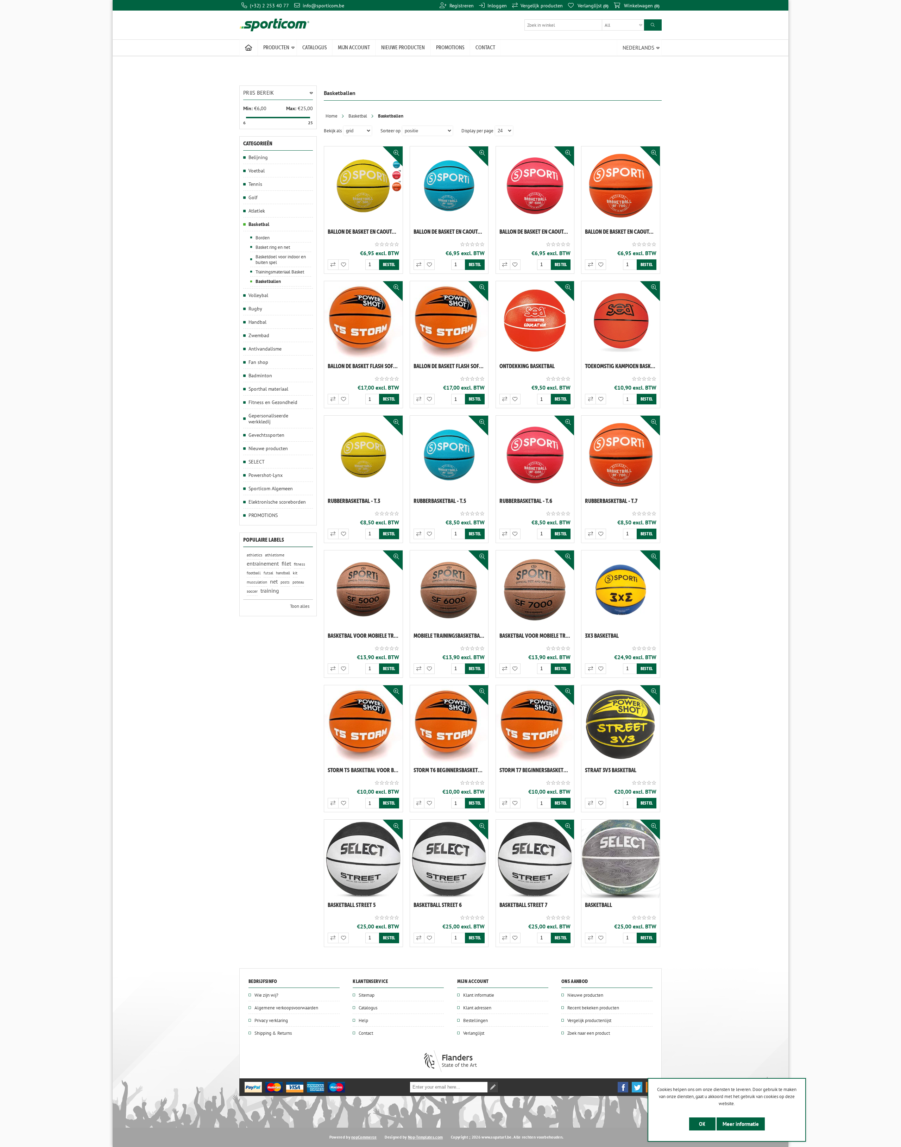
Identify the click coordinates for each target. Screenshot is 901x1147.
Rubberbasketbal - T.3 (354, 501)
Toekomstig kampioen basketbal (622, 366)
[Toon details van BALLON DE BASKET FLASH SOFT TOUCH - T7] (449, 320)
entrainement (263, 563)
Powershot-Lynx (265, 475)
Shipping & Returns (273, 1033)
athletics (254, 554)
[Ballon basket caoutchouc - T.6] (535, 455)
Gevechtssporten (266, 435)
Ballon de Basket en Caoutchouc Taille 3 (365, 231)
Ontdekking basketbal (527, 366)
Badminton (260, 375)
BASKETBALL (598, 905)
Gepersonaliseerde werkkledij (268, 418)
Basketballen (268, 281)
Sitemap (366, 995)
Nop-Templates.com (425, 1137)
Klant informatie (478, 995)
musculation (257, 582)
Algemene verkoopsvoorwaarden (286, 1007)
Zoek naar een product (588, 1033)
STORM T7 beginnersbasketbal (535, 770)
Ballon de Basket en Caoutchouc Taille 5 (451, 231)
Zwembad (258, 335)
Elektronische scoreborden (277, 502)
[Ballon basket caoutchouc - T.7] (620, 455)
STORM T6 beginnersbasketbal (450, 770)
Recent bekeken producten (593, 1007)
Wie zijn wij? (266, 995)
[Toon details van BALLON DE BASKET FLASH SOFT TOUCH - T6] (363, 320)
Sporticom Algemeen (270, 488)
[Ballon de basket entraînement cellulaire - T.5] (363, 589)
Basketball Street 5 (352, 905)
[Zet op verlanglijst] (343, 264)
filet (286, 563)
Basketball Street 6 (438, 905)
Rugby (255, 308)
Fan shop (258, 362)
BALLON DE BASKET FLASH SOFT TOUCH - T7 (451, 366)
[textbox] (584, 25)
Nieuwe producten (268, 448)
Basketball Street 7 (523, 905)
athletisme (274, 554)
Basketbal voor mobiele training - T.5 (365, 635)
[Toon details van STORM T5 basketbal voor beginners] (363, 724)
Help (363, 1020)
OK (702, 1124)
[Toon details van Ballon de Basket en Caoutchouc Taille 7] (620, 185)
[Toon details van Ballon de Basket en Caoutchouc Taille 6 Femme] (535, 185)
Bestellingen (475, 1020)
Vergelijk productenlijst (589, 1020)
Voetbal (256, 171)
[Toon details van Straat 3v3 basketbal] (620, 724)
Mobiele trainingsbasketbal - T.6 (451, 635)
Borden (263, 237)
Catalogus (368, 1007)
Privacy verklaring (271, 1020)
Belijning (258, 157)
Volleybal (258, 295)
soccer (252, 591)
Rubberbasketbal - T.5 (440, 501)
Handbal (257, 322)
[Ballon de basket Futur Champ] (620, 320)
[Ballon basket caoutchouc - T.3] (363, 455)
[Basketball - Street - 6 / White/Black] (449, 859)
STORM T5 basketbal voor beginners (365, 770)
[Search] (653, 25)
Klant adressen (477, 1007)
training (269, 590)
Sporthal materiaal (268, 389)
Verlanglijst (473, 1033)
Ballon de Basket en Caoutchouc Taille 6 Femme (536, 231)
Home (332, 116)
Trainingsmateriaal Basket (280, 272)
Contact (366, 1033)
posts (285, 582)
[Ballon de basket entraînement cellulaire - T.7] (535, 589)
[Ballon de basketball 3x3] (620, 589)
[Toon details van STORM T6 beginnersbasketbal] (449, 724)
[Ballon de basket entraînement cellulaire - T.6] (449, 589)
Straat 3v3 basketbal (610, 770)
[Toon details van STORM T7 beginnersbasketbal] (535, 724)
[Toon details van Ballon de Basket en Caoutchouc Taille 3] (363, 185)
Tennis (255, 184)
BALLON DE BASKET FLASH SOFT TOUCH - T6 (365, 366)
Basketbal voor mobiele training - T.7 (536, 635)
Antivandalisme (265, 349)
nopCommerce (364, 1137)
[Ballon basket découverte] (535, 320)
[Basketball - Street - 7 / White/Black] (535, 859)
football (254, 572)
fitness (299, 564)
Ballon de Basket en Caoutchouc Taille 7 (622, 231)
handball (283, 573)
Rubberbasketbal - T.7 (611, 501)
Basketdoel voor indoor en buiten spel (281, 259)
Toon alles (299, 606)
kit (295, 572)
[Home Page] (248, 48)
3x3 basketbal (602, 635)
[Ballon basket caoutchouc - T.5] (449, 455)
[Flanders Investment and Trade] (450, 1070)
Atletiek (256, 211)
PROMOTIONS (263, 515)
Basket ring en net (273, 247)
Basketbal (357, 116)
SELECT (256, 462)
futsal (268, 573)
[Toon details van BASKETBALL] (620, 859)
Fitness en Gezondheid (272, 402)
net (274, 581)
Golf (252, 197)
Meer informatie (741, 1124)
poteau (298, 582)
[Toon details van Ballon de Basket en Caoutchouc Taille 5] (449, 185)
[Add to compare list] (333, 264)
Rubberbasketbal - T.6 (525, 501)
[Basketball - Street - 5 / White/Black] (363, 859)
